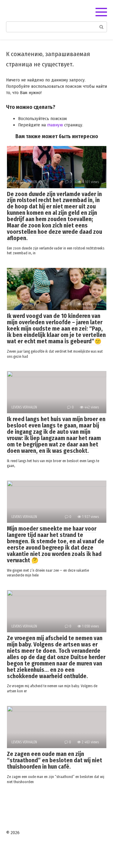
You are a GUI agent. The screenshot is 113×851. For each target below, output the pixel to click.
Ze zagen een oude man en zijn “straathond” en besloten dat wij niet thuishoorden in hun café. (54, 760)
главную (55, 125)
